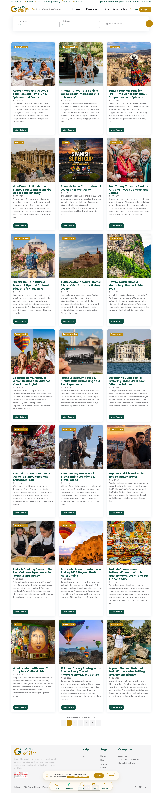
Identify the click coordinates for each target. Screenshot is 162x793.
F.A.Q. (85, 756)
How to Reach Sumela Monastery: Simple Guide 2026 (126, 285)
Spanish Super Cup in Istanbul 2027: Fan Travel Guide (81, 187)
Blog (107, 9)
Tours (77, 9)
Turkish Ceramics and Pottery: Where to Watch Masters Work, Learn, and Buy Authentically (129, 574)
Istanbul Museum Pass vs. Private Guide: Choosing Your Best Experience (80, 381)
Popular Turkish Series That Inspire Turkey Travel (127, 475)
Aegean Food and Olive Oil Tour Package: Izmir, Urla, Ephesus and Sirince (30, 94)
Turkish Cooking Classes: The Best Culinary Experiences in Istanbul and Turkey (33, 572)
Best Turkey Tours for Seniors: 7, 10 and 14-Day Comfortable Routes (129, 189)
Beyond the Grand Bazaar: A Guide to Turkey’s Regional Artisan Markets (31, 477)
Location (23, 21)
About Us (122, 756)
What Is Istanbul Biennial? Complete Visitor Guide (30, 669)
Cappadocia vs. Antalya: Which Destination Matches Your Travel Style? (31, 381)
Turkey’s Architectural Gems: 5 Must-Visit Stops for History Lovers (81, 285)
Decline (111, 775)
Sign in (147, 9)
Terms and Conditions (128, 759)
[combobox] (36, 24)
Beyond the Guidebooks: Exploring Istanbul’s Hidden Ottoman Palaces (127, 381)
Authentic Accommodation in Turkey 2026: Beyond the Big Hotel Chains (81, 572)
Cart (136, 9)
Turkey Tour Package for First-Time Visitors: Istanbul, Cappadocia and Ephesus (128, 94)
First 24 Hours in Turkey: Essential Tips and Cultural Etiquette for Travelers (31, 285)
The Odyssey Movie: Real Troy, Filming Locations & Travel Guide (78, 477)
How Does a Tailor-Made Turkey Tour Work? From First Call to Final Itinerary (33, 189)
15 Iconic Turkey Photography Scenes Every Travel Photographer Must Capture (81, 671)
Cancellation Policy (127, 763)
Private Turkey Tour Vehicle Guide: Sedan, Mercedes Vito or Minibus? (80, 94)
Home (103, 756)
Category (67, 21)
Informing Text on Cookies (78, 777)
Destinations (92, 9)
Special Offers (120, 9)
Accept (99, 775)
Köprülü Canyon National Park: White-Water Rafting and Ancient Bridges (127, 671)
